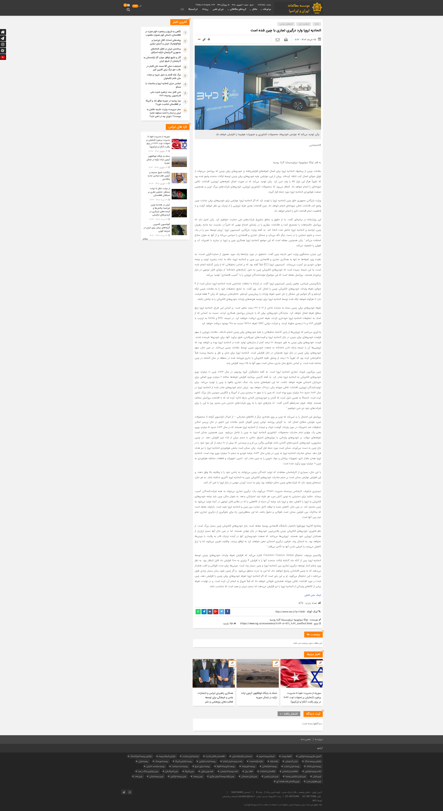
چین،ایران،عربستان (249, 776)
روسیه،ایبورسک (161, 761)
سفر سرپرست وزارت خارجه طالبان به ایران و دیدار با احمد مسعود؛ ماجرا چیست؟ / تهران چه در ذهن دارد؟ (164, 113)
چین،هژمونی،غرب (313, 781)
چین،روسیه (197, 776)
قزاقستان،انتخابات (267, 771)
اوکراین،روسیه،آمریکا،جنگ (141, 756)
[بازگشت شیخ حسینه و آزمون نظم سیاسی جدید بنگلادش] (165, 178)
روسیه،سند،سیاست (180, 766)
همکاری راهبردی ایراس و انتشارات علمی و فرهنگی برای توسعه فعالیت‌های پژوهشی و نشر (215, 697)
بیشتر (145, 239)
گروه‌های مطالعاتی (238, 9)
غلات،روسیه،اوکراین (313, 771)
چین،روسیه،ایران (156, 776)
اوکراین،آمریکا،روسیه (167, 756)
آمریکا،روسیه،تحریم (266, 756)
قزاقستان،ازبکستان (290, 771)
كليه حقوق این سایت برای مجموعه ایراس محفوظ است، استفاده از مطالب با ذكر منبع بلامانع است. (282, 805)
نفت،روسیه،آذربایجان (229, 771)
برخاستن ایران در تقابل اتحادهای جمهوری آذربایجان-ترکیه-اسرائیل (166, 50)
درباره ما (319, 739)
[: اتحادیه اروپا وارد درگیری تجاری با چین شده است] (277, 40)
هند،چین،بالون (207, 771)
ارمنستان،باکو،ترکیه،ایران (242, 756)
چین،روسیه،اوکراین (178, 776)
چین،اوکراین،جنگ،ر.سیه (148, 771)
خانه (317, 24)
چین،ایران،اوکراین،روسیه (296, 776)
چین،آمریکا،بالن (171, 771)
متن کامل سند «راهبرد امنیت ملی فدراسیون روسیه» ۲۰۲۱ (165, 94)
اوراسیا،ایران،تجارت (190, 756)
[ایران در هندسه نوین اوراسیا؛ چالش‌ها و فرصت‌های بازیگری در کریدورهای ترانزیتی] (165, 212)
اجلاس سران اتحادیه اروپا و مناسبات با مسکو (163, 85)
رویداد (205, 9)
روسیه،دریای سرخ (202, 766)
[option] (302, 682)
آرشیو (320, 748)
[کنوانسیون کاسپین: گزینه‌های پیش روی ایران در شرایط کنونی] (165, 229)
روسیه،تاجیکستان (269, 766)
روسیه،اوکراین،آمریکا (183, 761)
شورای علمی (218, 9)
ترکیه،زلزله (274, 761)
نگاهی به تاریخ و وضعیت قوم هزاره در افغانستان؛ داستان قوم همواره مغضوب (163, 33)
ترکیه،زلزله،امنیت (256, 761)
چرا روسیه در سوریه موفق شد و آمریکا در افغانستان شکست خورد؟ (163, 102)
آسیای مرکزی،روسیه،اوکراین (310, 756)
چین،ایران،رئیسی (271, 776)
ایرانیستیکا (193, 9)
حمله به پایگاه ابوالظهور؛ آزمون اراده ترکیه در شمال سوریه (259, 695)
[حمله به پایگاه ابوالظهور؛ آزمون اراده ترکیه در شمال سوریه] (165, 162)
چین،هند (138, 776)
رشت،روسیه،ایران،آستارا (232, 761)
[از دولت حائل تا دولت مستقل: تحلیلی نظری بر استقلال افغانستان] (165, 194)
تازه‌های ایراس (286, 24)
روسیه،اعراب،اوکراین (207, 761)
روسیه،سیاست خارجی (155, 766)
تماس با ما (306, 739)
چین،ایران (317, 776)
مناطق (254, 9)
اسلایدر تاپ (304, 24)
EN (182, 9)
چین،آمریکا (189, 771)
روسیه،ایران (143, 761)
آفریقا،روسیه (286, 756)
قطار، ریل (249, 771)
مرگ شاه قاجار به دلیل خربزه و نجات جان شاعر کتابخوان (164, 76)
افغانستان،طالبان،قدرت (215, 756)
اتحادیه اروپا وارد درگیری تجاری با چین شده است (286, 30)
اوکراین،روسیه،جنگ (313, 761)
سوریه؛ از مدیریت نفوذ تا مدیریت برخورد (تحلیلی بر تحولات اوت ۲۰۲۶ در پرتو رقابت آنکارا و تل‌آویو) (302, 697)
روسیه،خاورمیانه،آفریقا (226, 766)
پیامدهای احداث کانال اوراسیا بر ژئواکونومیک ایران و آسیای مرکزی (165, 42)
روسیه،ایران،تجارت (291, 766)
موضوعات (267, 9)
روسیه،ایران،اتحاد (314, 766)
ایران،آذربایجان (291, 761)
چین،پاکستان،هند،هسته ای (288, 781)
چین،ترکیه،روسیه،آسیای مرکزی (222, 776)
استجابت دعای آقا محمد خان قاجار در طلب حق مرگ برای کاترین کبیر (164, 68)
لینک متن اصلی (313, 595)
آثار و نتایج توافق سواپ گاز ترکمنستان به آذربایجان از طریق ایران (162, 59)
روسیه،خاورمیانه (248, 766)
